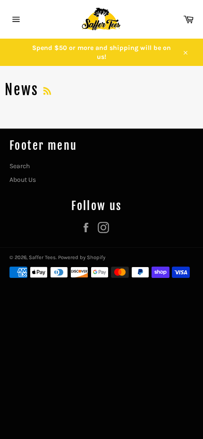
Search (19, 166)
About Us (22, 180)
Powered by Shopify (81, 257)
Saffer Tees (42, 257)
